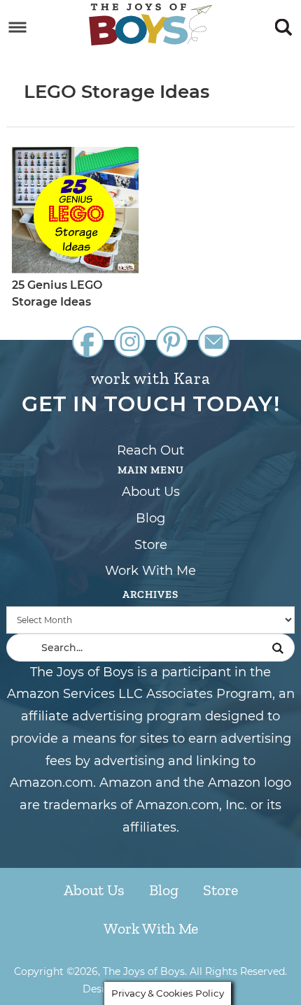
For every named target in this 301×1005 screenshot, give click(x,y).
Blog (150, 518)
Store (150, 545)
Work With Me (150, 570)
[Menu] (18, 27)
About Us (151, 491)
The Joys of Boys (151, 24)
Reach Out (150, 450)
